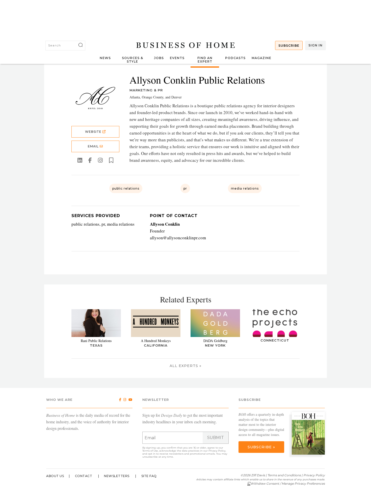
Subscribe (288, 45)
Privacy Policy (216, 450)
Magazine (261, 58)
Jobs (159, 58)
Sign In (315, 45)
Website (93, 132)
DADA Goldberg (215, 340)
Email (94, 146)
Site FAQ (149, 476)
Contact (83, 476)
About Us (55, 476)
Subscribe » (261, 447)
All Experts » (185, 365)
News (105, 58)
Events (177, 58)
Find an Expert (205, 59)
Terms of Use (150, 450)
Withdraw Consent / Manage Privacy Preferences (287, 483)
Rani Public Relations (96, 340)
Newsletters (116, 476)
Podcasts (235, 58)
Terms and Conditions (284, 475)
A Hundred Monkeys (156, 340)
